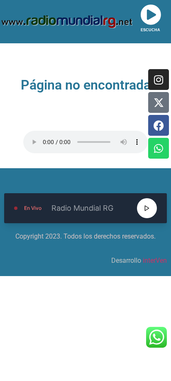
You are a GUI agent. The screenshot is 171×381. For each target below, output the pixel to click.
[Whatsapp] (158, 148)
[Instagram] (158, 79)
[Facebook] (158, 125)
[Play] (147, 208)
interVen (155, 260)
